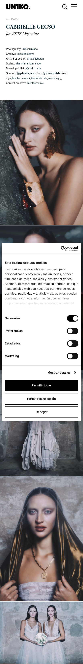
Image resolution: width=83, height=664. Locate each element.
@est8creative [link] (25, 53)
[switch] (72, 331)
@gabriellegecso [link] (26, 73)
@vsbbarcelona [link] (19, 78)
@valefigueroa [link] (35, 58)
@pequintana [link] (30, 48)
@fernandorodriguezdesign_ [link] (45, 78)
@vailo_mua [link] (33, 68)
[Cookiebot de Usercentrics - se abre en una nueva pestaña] (60, 248)
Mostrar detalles (59, 372)
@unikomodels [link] (51, 73)
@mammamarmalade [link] (28, 63)
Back (14, 19)
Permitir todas (42, 385)
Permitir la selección (41, 398)
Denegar (42, 412)
